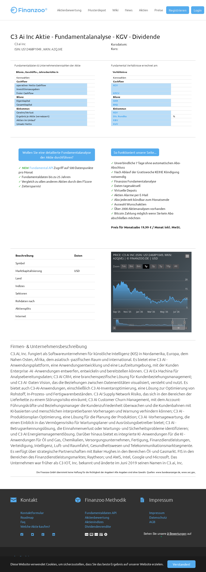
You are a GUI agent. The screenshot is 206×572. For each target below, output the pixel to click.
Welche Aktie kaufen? (35, 526)
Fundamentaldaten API (100, 513)
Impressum (157, 513)
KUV (115, 123)
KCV (115, 85)
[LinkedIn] (54, 534)
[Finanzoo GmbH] (29, 10)
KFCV (116, 93)
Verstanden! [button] (181, 564)
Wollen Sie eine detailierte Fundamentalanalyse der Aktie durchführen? (57, 154)
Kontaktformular (32, 513)
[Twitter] (33, 534)
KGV (115, 112)
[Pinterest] (43, 534)
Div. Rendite (120, 116)
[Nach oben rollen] (197, 563)
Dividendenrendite (98, 526)
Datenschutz (158, 517)
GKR (115, 100)
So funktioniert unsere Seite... (135, 152)
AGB (152, 522)
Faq (23, 522)
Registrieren (177, 10)
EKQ (115, 104)
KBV (115, 120)
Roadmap (27, 517)
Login (198, 10)
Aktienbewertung (97, 517)
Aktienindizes (94, 522)
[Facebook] (22, 534)
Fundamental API (42, 168)
